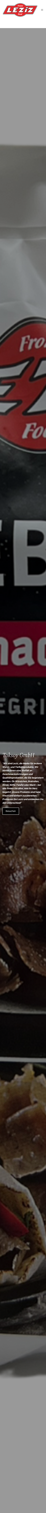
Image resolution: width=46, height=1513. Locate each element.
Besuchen (11, 811)
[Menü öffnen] (42, 9)
